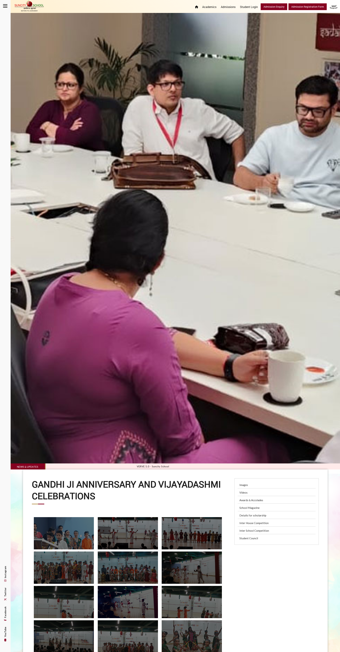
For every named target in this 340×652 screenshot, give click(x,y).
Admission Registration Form (307, 6)
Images (243, 484)
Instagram (5, 572)
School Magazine (249, 507)
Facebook (5, 612)
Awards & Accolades (251, 500)
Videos (243, 492)
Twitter (5, 592)
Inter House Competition (254, 523)
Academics (209, 7)
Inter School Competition (254, 530)
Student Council (248, 538)
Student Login (249, 7)
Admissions (228, 7)
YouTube (5, 632)
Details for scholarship (252, 515)
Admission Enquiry (274, 6)
